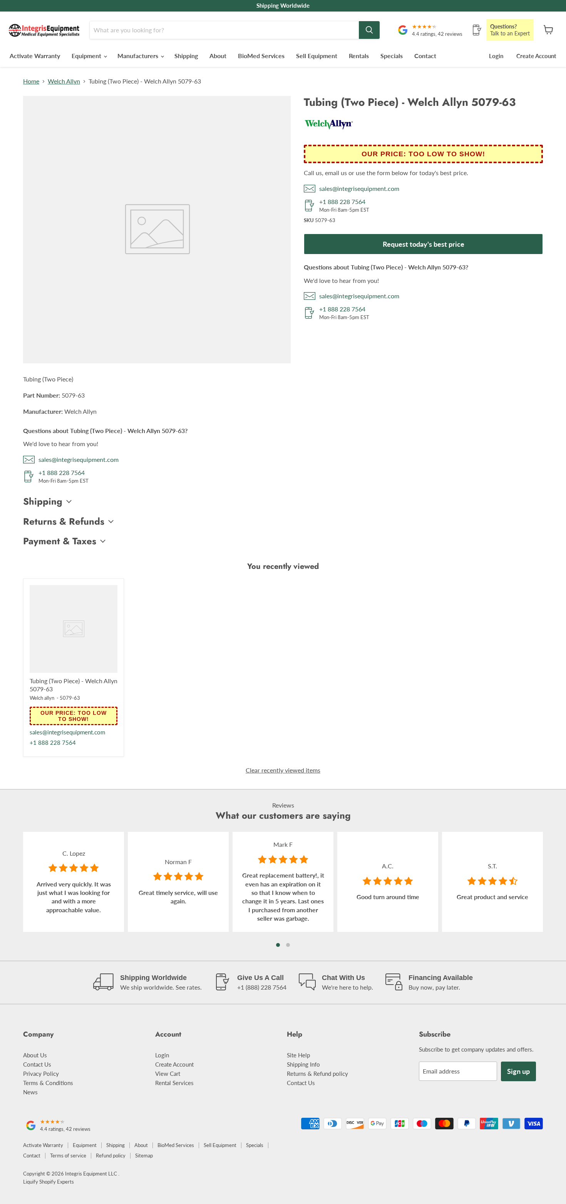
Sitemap (144, 1155)
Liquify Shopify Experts (48, 1182)
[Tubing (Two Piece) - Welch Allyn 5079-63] (73, 629)
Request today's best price (423, 244)
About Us (35, 1055)
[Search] (369, 30)
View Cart (167, 1073)
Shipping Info (303, 1064)
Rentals (359, 55)
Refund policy (111, 1155)
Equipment (87, 55)
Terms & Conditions (48, 1082)
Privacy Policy (41, 1073)
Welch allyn (42, 698)
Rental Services (174, 1082)
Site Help (298, 1055)
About (217, 55)
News (30, 1092)
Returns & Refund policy (317, 1073)
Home (31, 81)
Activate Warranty (35, 55)
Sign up (518, 1071)
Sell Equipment (316, 55)
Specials (391, 55)
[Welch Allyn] (329, 132)
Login (496, 55)
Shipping (186, 55)
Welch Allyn (64, 81)
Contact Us (37, 1064)
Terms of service (68, 1155)
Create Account (536, 55)
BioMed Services (261, 55)
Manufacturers (138, 55)
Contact (425, 55)
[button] (278, 945)
